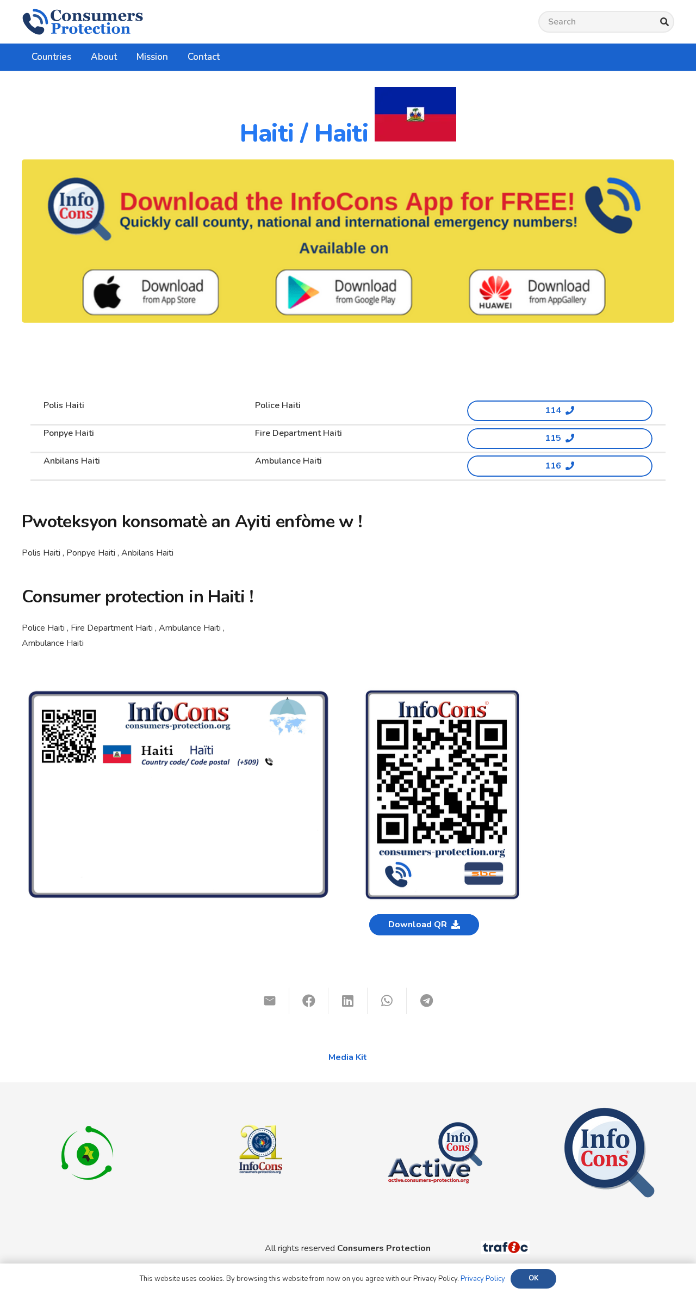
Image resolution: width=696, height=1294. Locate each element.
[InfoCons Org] (609, 1113)
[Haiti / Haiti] (178, 693)
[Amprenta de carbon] (87, 1113)
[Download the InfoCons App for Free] (348, 241)
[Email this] (269, 1001)
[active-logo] (435, 1113)
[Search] (664, 22)
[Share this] (308, 1001)
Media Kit (347, 1057)
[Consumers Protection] (83, 21)
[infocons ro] (261, 1107)
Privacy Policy (483, 1279)
